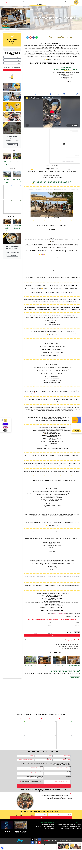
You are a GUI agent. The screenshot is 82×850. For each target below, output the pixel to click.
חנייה (33, 758)
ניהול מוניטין (18, 847)
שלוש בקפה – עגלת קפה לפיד (48, 824)
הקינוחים (69, 771)
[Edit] (36, 842)
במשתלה (25, 2)
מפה (50, 2)
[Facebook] (39, 839)
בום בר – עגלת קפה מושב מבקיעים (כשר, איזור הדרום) (17, 179)
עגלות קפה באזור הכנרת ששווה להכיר (46, 831)
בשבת (41, 2)
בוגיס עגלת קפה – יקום (49, 828)
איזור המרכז (67, 763)
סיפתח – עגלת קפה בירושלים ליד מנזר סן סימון (72, 830)
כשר (69, 778)
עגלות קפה (64, 2)
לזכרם (36, 2)
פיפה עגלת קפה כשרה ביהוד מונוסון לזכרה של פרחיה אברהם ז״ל (68, 831)
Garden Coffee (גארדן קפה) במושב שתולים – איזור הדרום (69, 824)
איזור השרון (60, 763)
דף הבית (79, 31)
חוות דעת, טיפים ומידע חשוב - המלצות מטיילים (69, 648)
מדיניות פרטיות (55, 847)
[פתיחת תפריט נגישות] (2, 847)
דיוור (42, 780)
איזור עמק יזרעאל (66, 764)
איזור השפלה (42, 763)
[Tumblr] (32, 839)
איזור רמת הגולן (22, 763)
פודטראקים (19, 2)
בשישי (45, 2)
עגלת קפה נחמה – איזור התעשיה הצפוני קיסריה (17, 227)
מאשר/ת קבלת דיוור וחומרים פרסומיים (12, 67)
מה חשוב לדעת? (67, 779)
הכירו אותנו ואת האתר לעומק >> (65, 801)
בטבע (29, 2)
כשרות (32, 2)
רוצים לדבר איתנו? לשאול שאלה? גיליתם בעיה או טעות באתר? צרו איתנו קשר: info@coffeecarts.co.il (44, 790)
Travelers (45, 840)
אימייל (51, 754)
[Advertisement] (41, 696)
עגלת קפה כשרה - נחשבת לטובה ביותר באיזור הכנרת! (67, 644)
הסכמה (28, 780)
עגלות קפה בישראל (74, 31)
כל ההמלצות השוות (75, 677)
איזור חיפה (36, 763)
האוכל (69, 766)
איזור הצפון (54, 763)
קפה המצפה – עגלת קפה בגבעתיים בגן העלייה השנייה (70, 828)
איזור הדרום (48, 763)
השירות (41, 771)
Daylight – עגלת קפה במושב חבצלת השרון (45, 830)
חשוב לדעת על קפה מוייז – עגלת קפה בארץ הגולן (68, 646)
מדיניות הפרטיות (9, 65)
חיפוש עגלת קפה (57, 2)
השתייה (41, 766)
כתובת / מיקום (49, 758)
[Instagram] (36, 839)
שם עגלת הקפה (67, 758)
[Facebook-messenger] (32, 842)
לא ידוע (60, 778)
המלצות (42, 4)
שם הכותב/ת (68, 754)
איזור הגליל (58, 764)
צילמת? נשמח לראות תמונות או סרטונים (35, 776)
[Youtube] (39, 842)
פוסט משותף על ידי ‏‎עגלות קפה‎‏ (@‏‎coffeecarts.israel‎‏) (65, 161)
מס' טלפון (32, 754)
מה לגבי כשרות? (67, 776)
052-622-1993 (64, 81)
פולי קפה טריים (7, 831)
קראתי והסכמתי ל (13, 65)
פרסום (36, 4)
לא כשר (64, 778)
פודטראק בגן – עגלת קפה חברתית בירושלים (45, 826)
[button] (36, 37)
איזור (70, 762)
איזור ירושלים (29, 763)
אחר (54, 764)
